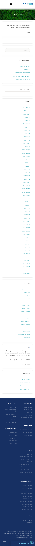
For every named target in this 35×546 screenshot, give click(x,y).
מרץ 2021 (27, 250)
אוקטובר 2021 (26, 227)
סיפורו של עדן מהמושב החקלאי (22, 73)
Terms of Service (25, 383)
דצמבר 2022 (26, 182)
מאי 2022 (27, 205)
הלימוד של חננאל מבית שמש (22, 79)
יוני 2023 (27, 163)
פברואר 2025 (26, 120)
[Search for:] (17, 50)
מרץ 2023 (27, 172)
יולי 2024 (27, 127)
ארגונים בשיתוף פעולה (24, 289)
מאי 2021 (27, 244)
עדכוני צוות (27, 337)
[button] (10, 4)
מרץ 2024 (27, 133)
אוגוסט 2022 (26, 195)
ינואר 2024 (27, 140)
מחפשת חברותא (25, 311)
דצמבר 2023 (26, 143)
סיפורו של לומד (26, 328)
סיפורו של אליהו (26, 69)
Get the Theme (25, 379)
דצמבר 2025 (26, 114)
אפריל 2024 (27, 130)
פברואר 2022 (26, 214)
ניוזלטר (28, 318)
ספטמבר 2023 (26, 153)
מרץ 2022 (27, 211)
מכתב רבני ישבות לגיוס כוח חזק (21, 76)
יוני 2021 (28, 240)
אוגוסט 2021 (27, 234)
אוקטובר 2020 (26, 266)
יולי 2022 (27, 198)
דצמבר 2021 (26, 221)
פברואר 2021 (26, 253)
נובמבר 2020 (26, 263)
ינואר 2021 (27, 257)
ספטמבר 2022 (26, 192)
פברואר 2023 (26, 176)
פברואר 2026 (26, 107)
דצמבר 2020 (26, 260)
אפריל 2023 (27, 169)
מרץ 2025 (27, 117)
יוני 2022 (27, 202)
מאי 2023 (27, 166)
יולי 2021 (28, 237)
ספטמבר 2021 (26, 231)
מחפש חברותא (26, 305)
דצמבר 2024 (26, 124)
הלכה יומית (27, 292)
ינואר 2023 (27, 179)
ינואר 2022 (27, 218)
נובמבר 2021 (26, 224)
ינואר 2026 (27, 111)
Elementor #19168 (24, 66)
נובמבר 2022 (26, 185)
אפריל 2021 (27, 247)
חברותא (28, 295)
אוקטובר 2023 (26, 150)
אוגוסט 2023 (26, 156)
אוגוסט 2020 (26, 273)
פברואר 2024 (26, 137)
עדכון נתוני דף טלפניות (24, 334)
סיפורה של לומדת (25, 321)
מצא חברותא (24, 543)
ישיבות (28, 299)
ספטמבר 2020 (26, 270)
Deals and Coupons (24, 386)
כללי (29, 302)
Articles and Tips (25, 389)
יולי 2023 (27, 159)
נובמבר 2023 (26, 146)
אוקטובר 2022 (26, 189)
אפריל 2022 (27, 208)
